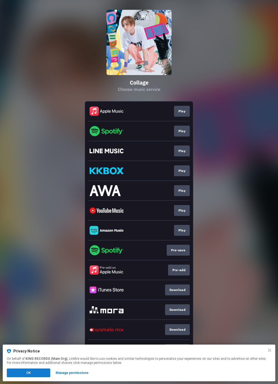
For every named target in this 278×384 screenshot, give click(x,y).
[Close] (269, 350)
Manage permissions (72, 373)
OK (28, 373)
